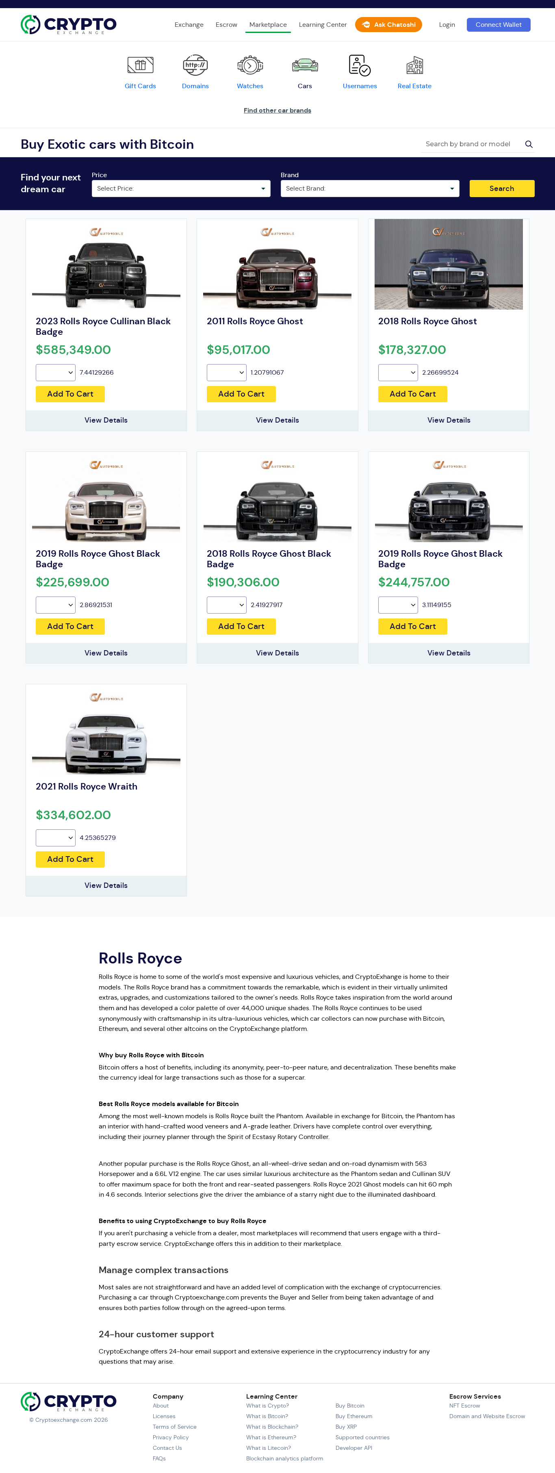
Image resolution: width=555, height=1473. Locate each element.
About (161, 1405)
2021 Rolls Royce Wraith (86, 786)
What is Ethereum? (271, 1437)
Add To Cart (70, 394)
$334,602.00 (73, 815)
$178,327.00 (412, 350)
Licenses (164, 1416)
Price (99, 175)
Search (502, 188)
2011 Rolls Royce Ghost (255, 321)
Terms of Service (175, 1426)
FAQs (159, 1458)
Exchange (189, 24)
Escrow (226, 24)
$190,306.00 (243, 582)
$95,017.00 (238, 350)
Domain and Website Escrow (487, 1416)
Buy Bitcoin (350, 1405)
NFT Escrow (464, 1405)
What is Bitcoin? (267, 1416)
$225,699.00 (72, 582)
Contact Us (167, 1447)
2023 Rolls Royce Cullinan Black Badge (103, 326)
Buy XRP (346, 1426)
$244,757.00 (414, 582)
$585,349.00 (73, 350)
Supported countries (363, 1437)
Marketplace (268, 24)
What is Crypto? (267, 1405)
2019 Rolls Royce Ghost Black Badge (98, 559)
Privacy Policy (171, 1437)
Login (447, 24)
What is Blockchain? (272, 1426)
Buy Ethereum (354, 1416)
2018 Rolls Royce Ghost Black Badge (269, 559)
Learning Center (323, 24)
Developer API (354, 1447)
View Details (106, 420)
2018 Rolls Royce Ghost (427, 321)
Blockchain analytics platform (284, 1458)
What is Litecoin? (268, 1447)
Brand (290, 175)
